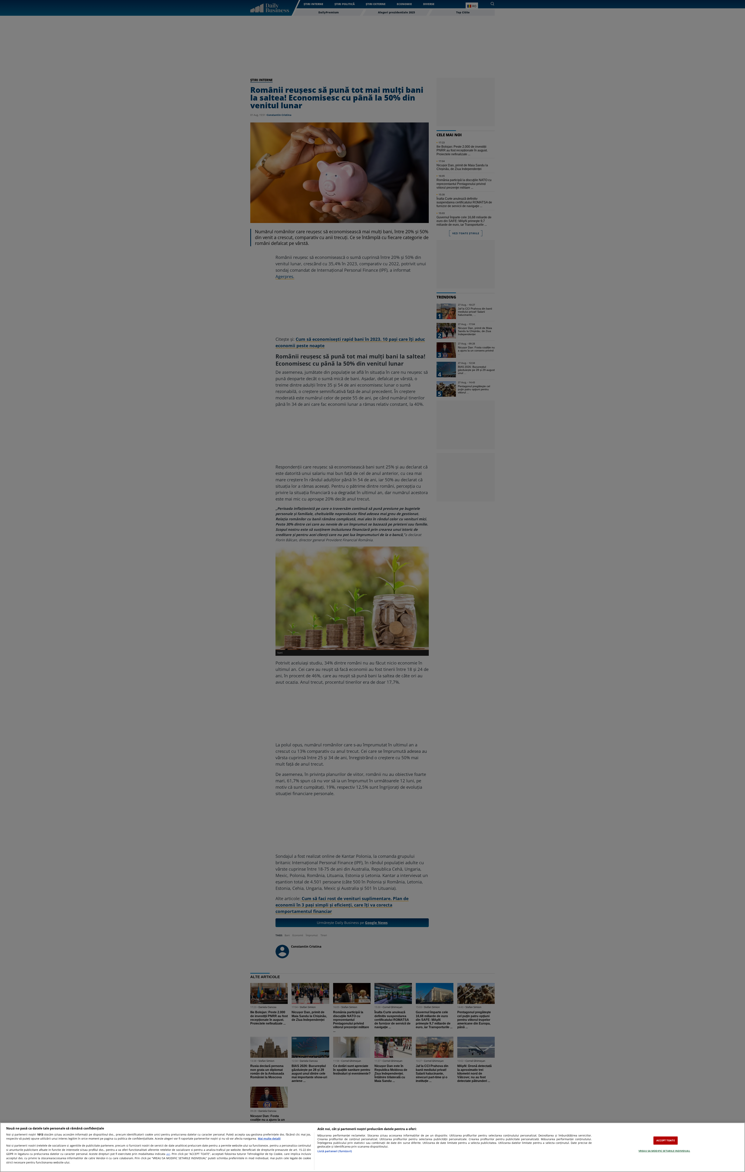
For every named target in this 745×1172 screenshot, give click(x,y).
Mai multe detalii (269, 1138)
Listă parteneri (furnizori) (334, 1151)
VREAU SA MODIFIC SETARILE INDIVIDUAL (664, 1151)
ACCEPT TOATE (665, 1140)
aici (168, 1154)
